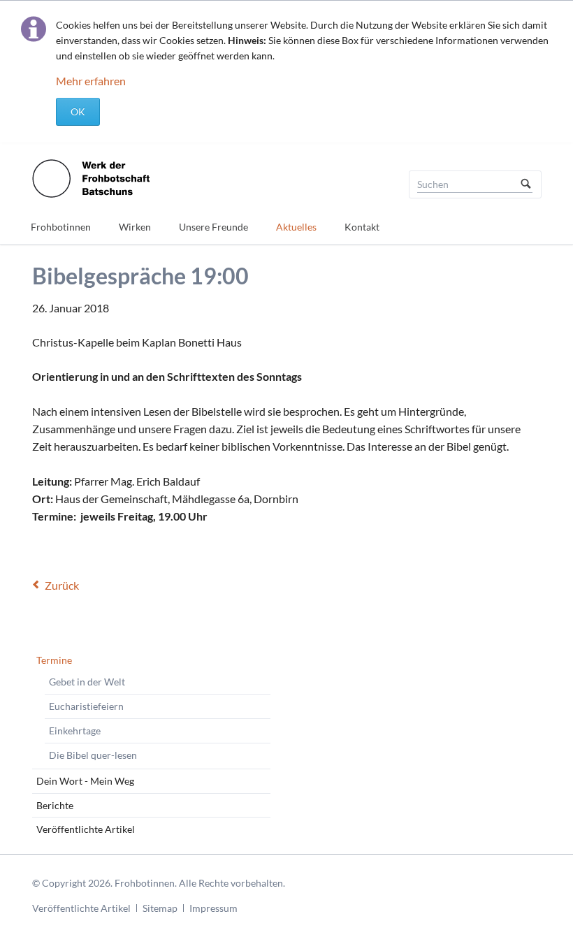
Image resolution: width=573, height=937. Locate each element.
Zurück (62, 585)
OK (78, 111)
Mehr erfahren (91, 80)
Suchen (526, 184)
